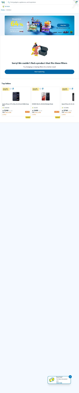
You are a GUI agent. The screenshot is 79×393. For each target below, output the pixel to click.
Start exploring (39, 71)
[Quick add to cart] (20, 89)
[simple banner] (3, 2)
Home (3, 10)
